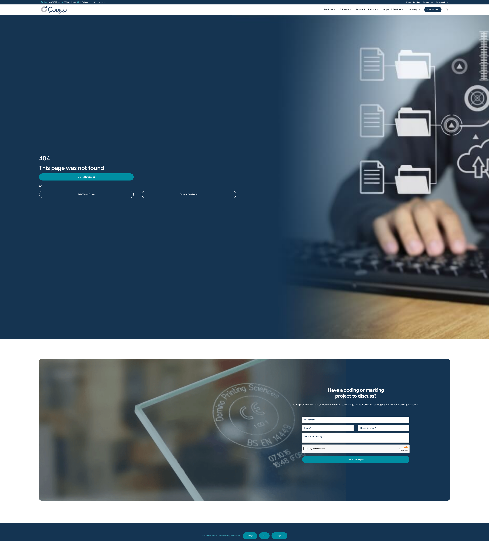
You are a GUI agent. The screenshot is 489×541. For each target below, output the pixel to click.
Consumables (442, 2)
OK (264, 536)
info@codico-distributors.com (92, 2)
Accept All (279, 536)
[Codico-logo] (54, 6)
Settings (250, 536)
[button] (447, 9)
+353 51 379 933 (52, 2)
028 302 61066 (69, 2)
